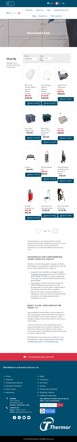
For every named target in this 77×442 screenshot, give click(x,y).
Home (8, 376)
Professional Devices (14, 383)
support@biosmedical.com (23, 412)
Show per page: (41, 58)
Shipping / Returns (47, 392)
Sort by (26, 56)
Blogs (42, 376)
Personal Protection (14, 386)
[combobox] (10, 3)
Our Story (43, 383)
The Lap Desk (35, 283)
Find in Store (11, 389)
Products (9, 379)
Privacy (43, 386)
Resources (10, 392)
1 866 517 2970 (20, 410)
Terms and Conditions (48, 389)
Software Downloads (48, 395)
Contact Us (44, 379)
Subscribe (60, 405)
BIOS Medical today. (52, 341)
